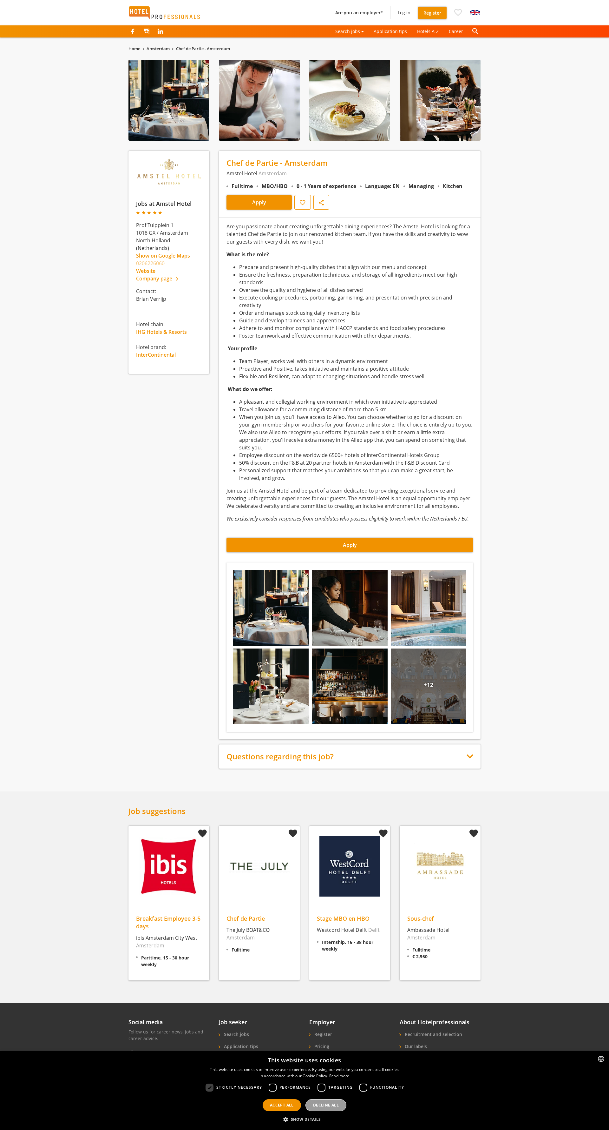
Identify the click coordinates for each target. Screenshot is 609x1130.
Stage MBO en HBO (343, 918)
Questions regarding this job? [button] (280, 756)
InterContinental (156, 354)
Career (456, 31)
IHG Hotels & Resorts (161, 331)
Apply (259, 202)
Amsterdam (158, 48)
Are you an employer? (359, 13)
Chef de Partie (245, 918)
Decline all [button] (326, 1105)
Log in (404, 13)
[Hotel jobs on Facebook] (133, 31)
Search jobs (236, 1034)
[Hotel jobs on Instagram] (146, 31)
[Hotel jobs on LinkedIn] (160, 31)
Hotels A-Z (428, 31)
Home (134, 48)
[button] (458, 12)
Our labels (415, 1046)
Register (432, 13)
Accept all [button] (282, 1105)
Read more (339, 1076)
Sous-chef (420, 918)
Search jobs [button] (347, 31)
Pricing (321, 1046)
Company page (155, 278)
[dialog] (304, 1090)
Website (145, 270)
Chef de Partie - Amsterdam (203, 48)
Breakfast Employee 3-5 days (168, 922)
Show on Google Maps (163, 255)
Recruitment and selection (432, 1034)
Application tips (390, 31)
